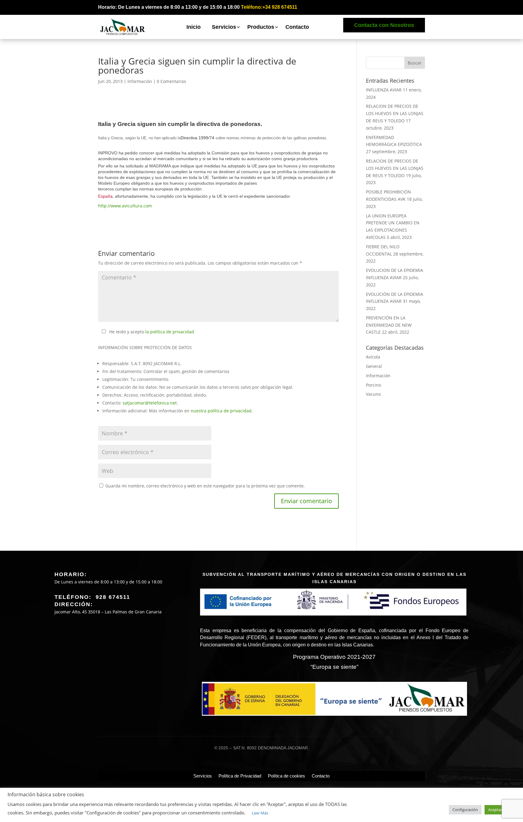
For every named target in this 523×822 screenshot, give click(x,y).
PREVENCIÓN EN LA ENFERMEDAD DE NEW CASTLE (389, 325)
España (105, 196)
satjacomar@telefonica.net (150, 403)
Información (139, 81)
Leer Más (260, 813)
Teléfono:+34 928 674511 (269, 7)
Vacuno (373, 394)
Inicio (193, 27)
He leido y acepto (151, 332)
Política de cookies (286, 775)
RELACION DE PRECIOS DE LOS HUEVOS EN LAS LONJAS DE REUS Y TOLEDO (394, 113)
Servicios (224, 27)
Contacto (297, 27)
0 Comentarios (171, 81)
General (374, 366)
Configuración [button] (465, 809)
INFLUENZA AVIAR (384, 90)
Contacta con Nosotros (384, 25)
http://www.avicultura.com (125, 206)
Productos (260, 27)
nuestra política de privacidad (221, 411)
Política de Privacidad (240, 775)
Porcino (373, 385)
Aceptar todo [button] (500, 809)
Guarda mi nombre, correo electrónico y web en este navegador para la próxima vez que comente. (205, 486)
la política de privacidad (169, 332)
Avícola (373, 357)
